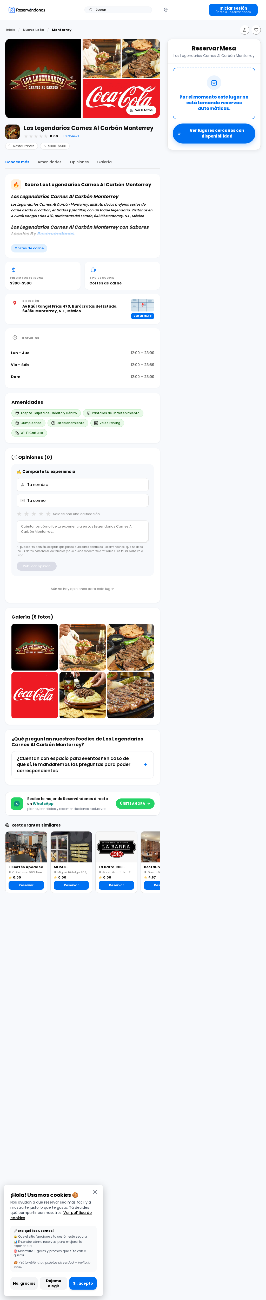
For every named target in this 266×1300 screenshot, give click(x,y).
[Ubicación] (166, 10)
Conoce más (17, 162)
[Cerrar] (95, 1191)
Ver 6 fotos (144, 110)
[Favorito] (256, 30)
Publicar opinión (36, 566)
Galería (104, 162)
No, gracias (24, 1283)
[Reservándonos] (26, 9)
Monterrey (61, 29)
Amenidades (50, 162)
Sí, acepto (83, 1283)
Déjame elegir (53, 1283)
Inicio (10, 29)
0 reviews (72, 136)
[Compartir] (244, 30)
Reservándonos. (56, 233)
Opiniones (79, 162)
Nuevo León (33, 29)
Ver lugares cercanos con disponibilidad (217, 133)
